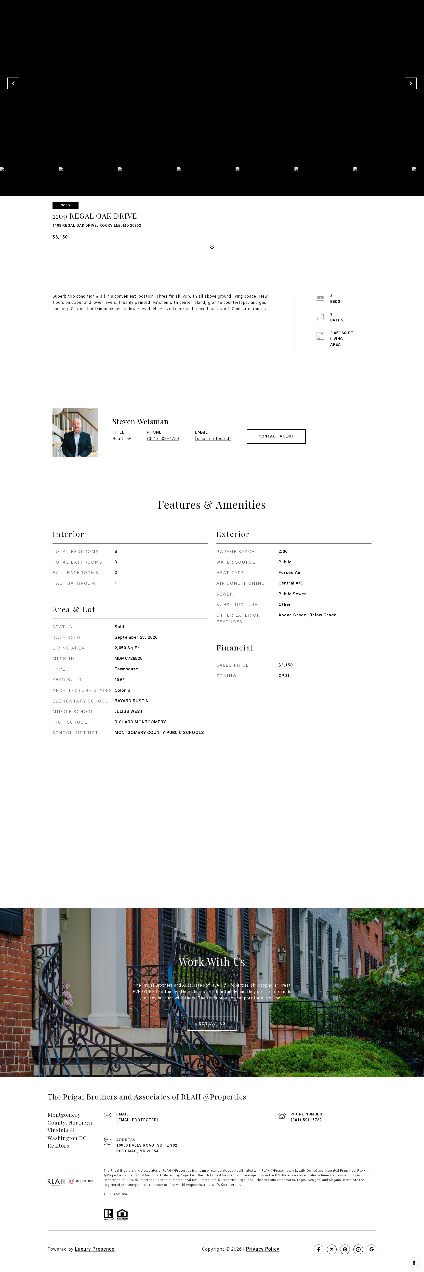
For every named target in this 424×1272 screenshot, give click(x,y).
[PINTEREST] (345, 1249)
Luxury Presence (95, 1249)
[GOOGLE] (371, 1249)
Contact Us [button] (212, 1023)
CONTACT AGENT (276, 436)
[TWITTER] (332, 1249)
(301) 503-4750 (163, 439)
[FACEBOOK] (318, 1249)
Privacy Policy (262, 1249)
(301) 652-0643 (117, 1194)
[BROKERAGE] (358, 1249)
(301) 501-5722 (306, 1120)
